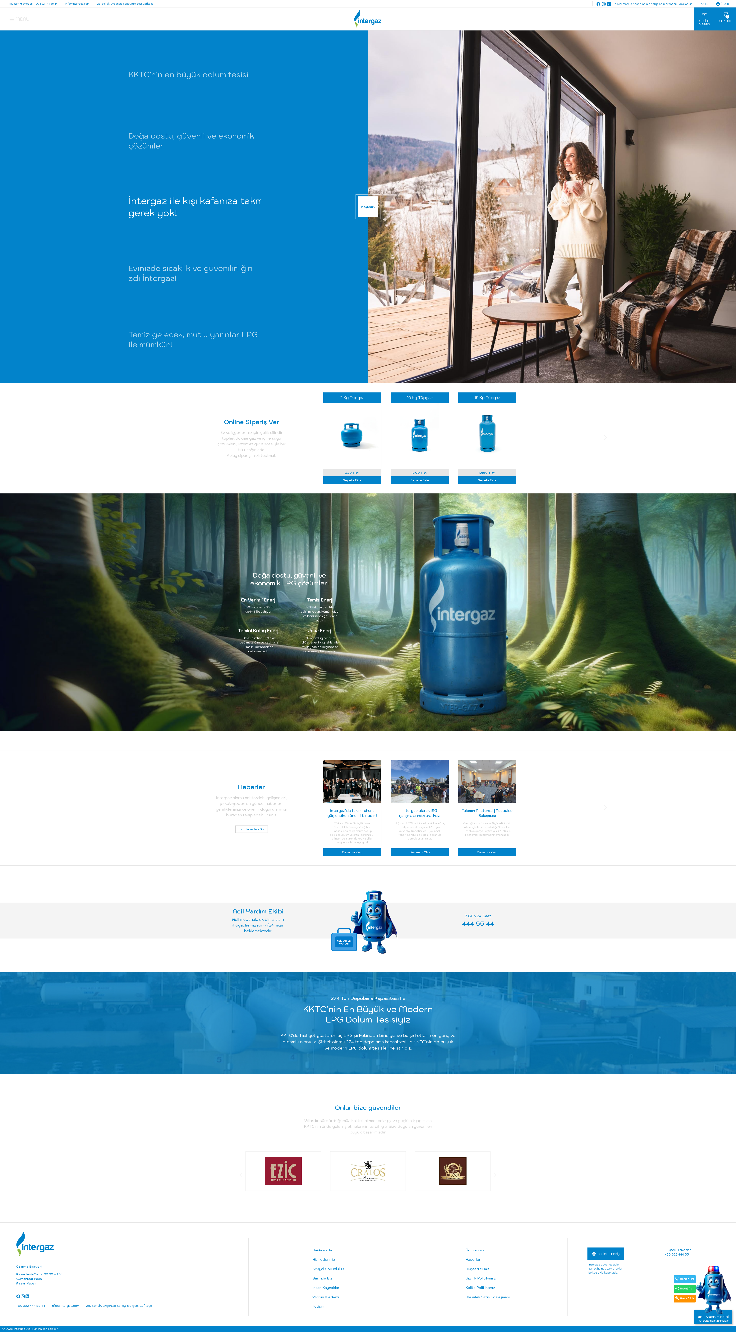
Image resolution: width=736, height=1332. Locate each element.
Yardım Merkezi (325, 1297)
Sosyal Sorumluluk (328, 1269)
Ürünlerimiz (475, 1250)
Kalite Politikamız (480, 1287)
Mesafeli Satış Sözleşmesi (488, 1297)
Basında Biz (322, 1278)
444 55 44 (478, 923)
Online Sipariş (608, 1254)
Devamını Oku (352, 852)
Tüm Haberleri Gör (251, 829)
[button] (234, 438)
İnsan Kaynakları (326, 1287)
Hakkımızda (322, 1250)
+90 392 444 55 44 (679, 1254)
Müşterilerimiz (478, 1269)
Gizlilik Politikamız (481, 1278)
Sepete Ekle (352, 480)
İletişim (318, 1306)
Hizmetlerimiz (323, 1259)
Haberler (473, 1259)
